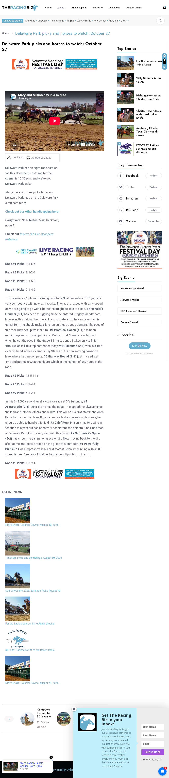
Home (48, 7)
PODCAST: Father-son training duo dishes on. (147, 148)
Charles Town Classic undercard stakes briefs (148, 114)
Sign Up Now (139, 345)
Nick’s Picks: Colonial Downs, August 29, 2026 (32, 683)
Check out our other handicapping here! (32, 211)
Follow (153, 176)
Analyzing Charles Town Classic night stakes (147, 131)
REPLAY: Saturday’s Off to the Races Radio (30, 650)
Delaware (43, 20)
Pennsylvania (57, 20)
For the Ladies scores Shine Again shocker (30, 623)
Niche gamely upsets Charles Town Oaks (148, 97)
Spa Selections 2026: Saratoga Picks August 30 (32, 590)
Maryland (30, 20)
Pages (96, 7)
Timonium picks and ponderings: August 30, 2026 (33, 557)
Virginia (70, 20)
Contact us (114, 7)
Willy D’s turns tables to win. (148, 80)
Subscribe (153, 221)
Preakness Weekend (132, 288)
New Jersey (100, 20)
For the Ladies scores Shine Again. (149, 63)
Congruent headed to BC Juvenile (44, 713)
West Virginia (84, 20)
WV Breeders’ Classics (133, 311)
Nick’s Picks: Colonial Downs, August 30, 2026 (32, 524)
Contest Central (134, 7)
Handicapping (79, 7)
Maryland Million (129, 300)
